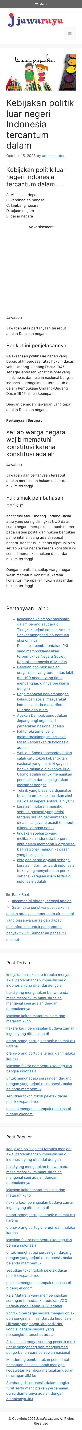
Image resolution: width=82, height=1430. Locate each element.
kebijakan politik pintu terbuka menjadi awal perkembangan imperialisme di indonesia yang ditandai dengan (38, 980)
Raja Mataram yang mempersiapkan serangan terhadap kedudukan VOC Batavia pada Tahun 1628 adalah (36, 1300)
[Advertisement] (41, 272)
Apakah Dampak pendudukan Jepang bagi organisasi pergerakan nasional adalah (42, 720)
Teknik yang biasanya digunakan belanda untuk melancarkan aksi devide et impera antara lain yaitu (45, 795)
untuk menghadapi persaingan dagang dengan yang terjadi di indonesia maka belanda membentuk (39, 1083)
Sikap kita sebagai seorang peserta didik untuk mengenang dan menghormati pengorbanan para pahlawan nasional (40, 1347)
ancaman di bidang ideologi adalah (41, 901)
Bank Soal (20, 895)
